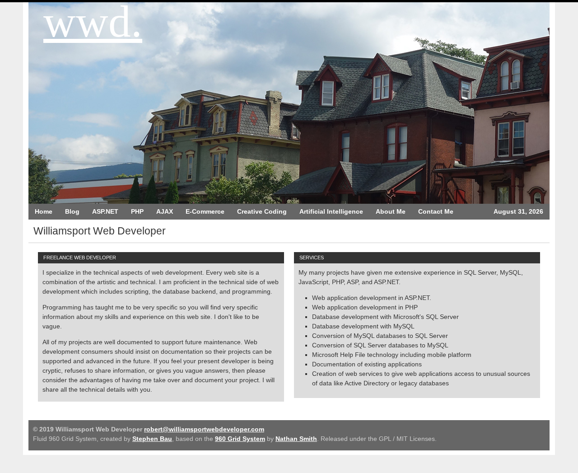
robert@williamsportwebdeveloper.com (204, 429)
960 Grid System (240, 438)
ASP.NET (105, 211)
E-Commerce (205, 211)
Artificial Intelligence (331, 211)
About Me (391, 211)
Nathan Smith (296, 438)
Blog (72, 211)
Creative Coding (262, 211)
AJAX (164, 211)
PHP (137, 211)
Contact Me (435, 211)
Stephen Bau (152, 438)
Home (43, 211)
